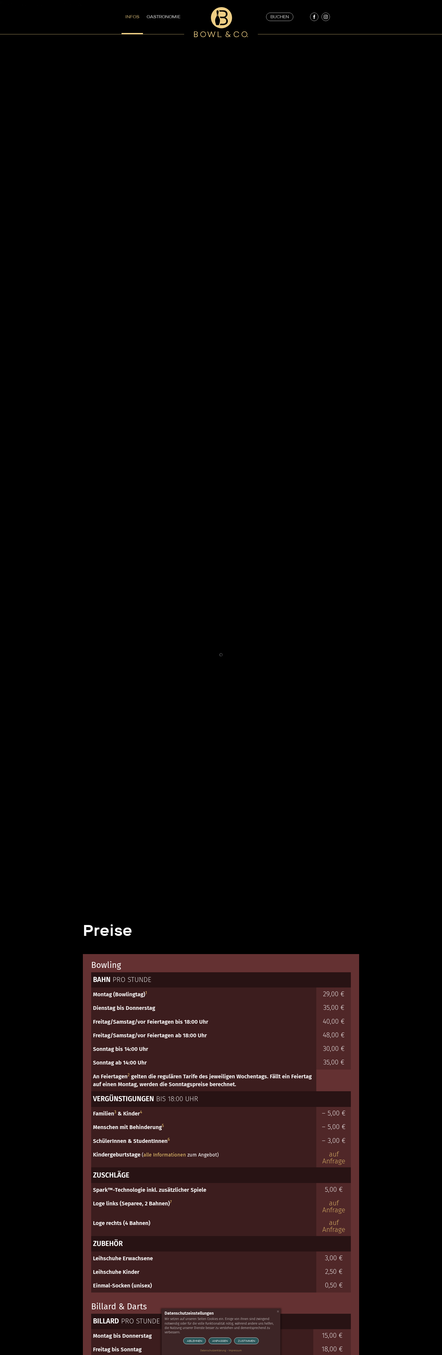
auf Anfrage (333, 1157)
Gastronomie (163, 17)
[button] (279, 17)
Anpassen (220, 1341)
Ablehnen (194, 1341)
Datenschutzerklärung (213, 1350)
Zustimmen (246, 1341)
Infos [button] (132, 17)
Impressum (235, 1350)
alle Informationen (164, 1155)
